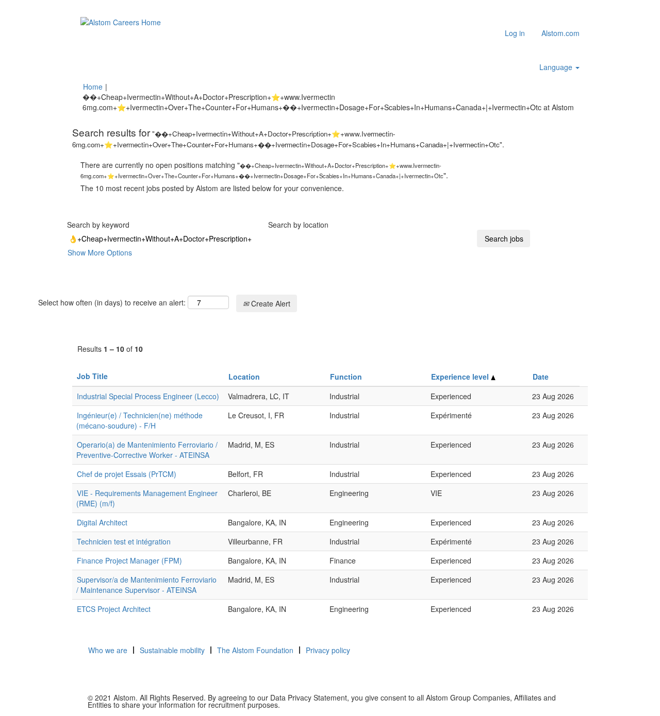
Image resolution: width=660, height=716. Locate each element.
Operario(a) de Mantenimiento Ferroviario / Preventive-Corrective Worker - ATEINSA (147, 449)
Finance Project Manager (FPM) (129, 560)
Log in (515, 33)
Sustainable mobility (172, 650)
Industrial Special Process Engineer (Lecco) (148, 396)
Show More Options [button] (100, 252)
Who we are (107, 650)
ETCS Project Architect (114, 609)
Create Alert (269, 303)
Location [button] (244, 376)
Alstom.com (560, 33)
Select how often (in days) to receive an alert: (112, 302)
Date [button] (541, 376)
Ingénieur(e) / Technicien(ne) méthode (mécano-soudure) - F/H (139, 420)
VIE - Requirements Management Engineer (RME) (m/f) (147, 498)
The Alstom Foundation (255, 650)
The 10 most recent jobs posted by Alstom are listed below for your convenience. (212, 188)
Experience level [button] (461, 376)
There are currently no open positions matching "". (264, 170)
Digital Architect (102, 522)
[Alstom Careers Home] (120, 21)
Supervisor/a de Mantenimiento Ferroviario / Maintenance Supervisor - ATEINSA (146, 584)
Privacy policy (328, 650)
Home (93, 86)
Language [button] (556, 67)
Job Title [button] (92, 376)
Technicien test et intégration (124, 541)
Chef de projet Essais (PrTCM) (126, 474)
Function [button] (346, 376)
